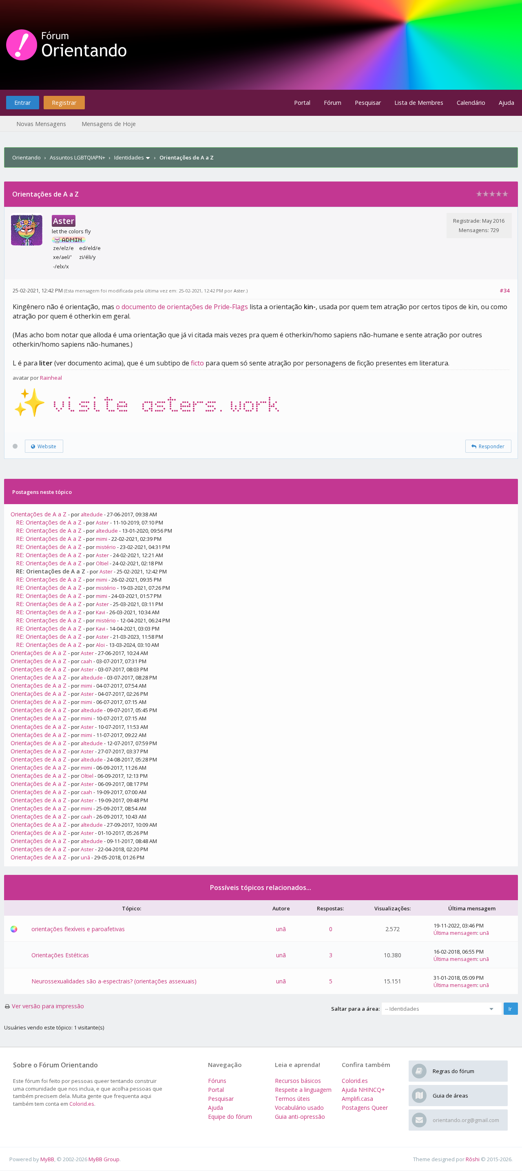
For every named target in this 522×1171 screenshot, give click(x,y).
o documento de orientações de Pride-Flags (182, 306)
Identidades (129, 157)
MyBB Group (103, 1159)
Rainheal (51, 377)
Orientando (26, 157)
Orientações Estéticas (60, 955)
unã (85, 857)
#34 (504, 290)
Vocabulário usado (299, 1107)
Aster (239, 291)
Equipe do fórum (230, 1116)
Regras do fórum (453, 1071)
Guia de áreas (450, 1095)
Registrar (64, 102)
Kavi (100, 612)
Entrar (22, 102)
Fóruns (217, 1081)
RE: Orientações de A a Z (49, 522)
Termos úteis (292, 1098)
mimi (101, 538)
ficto (197, 363)
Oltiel (102, 563)
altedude (92, 514)
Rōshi (473, 1159)
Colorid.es (81, 1103)
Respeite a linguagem (303, 1090)
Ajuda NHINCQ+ (363, 1090)
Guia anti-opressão (300, 1116)
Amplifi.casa (357, 1098)
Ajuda (506, 102)
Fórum (332, 102)
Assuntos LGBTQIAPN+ (77, 157)
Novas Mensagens (41, 124)
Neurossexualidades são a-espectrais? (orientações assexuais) (114, 981)
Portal (302, 102)
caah (86, 661)
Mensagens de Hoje (109, 124)
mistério (106, 547)
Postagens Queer (365, 1107)
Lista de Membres (418, 102)
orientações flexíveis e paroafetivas (78, 929)
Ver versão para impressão (48, 1006)
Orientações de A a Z (38, 514)
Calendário (471, 102)
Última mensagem (455, 932)
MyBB (47, 1159)
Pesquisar (368, 102)
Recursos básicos (298, 1081)
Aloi (100, 645)
